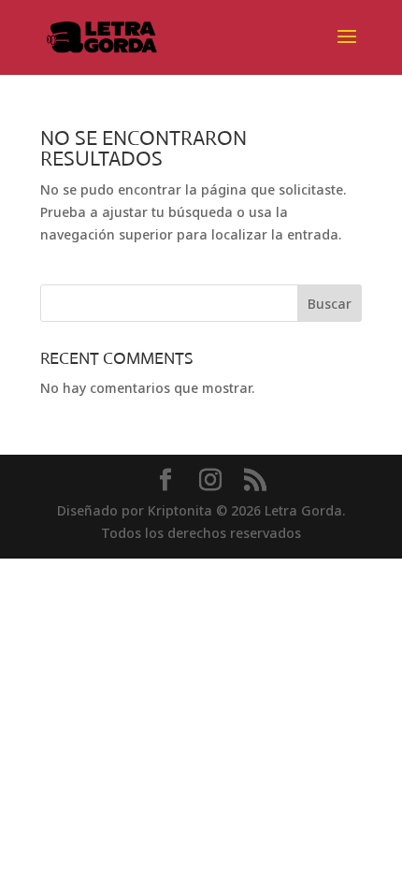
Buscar (330, 303)
